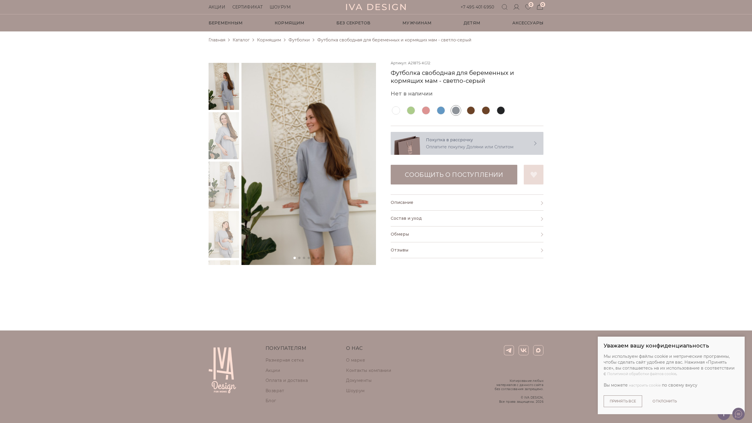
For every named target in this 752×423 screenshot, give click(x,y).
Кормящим (289, 23)
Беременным (226, 23)
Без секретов (353, 23)
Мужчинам (417, 23)
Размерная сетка (285, 360)
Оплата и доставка (287, 380)
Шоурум (280, 7)
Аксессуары (527, 23)
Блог (271, 400)
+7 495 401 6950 (477, 7)
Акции (217, 7)
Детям (472, 23)
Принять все (623, 401)
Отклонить (664, 401)
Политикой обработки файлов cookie (641, 374)
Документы (359, 380)
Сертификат (247, 7)
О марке (355, 360)
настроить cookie (645, 385)
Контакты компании (368, 370)
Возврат (275, 390)
